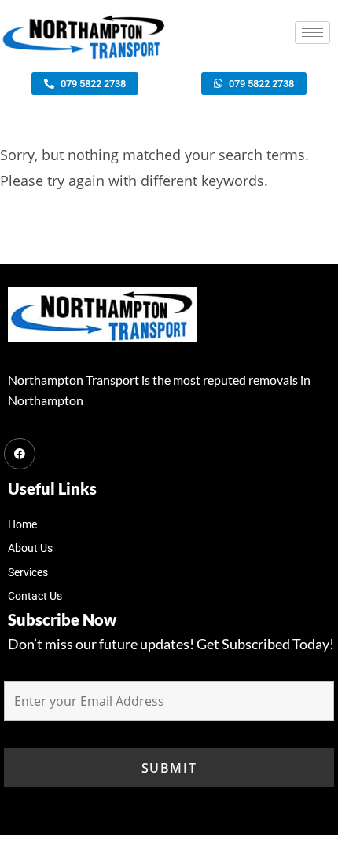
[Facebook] (19, 453)
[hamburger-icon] (312, 32)
